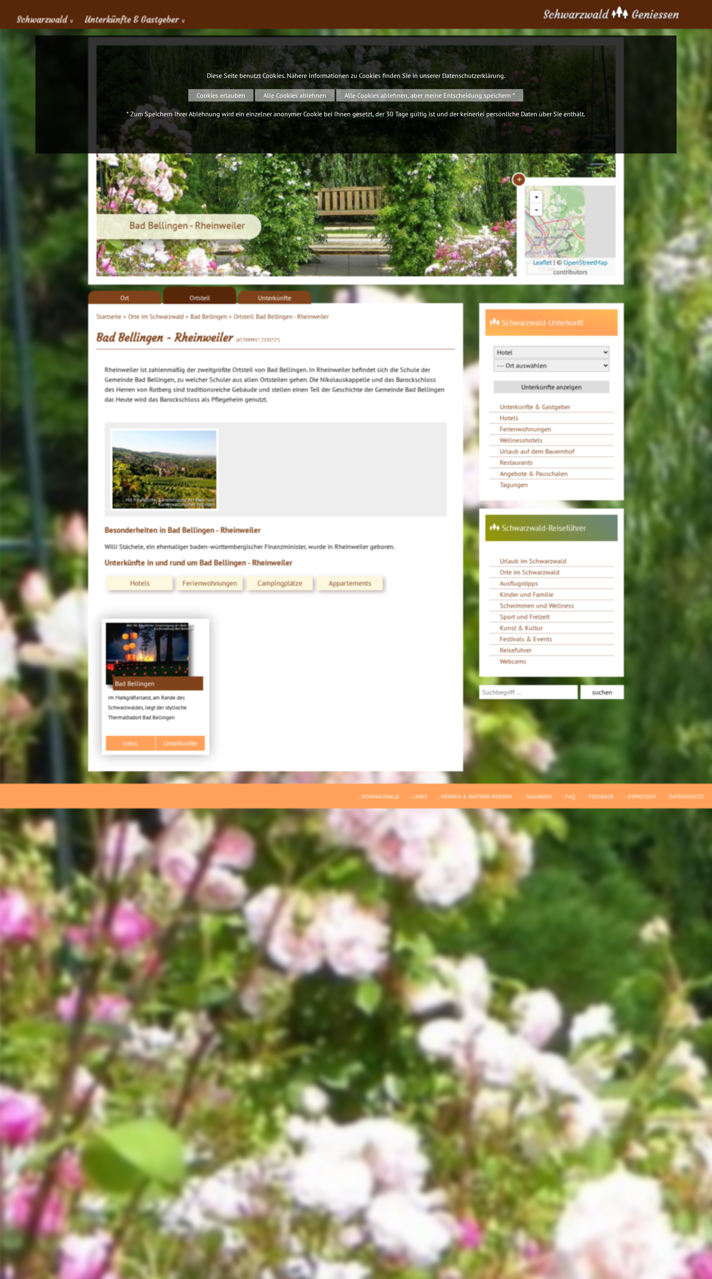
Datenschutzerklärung (473, 75)
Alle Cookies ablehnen (294, 95)
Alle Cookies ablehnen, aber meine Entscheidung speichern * (429, 95)
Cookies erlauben (221, 95)
